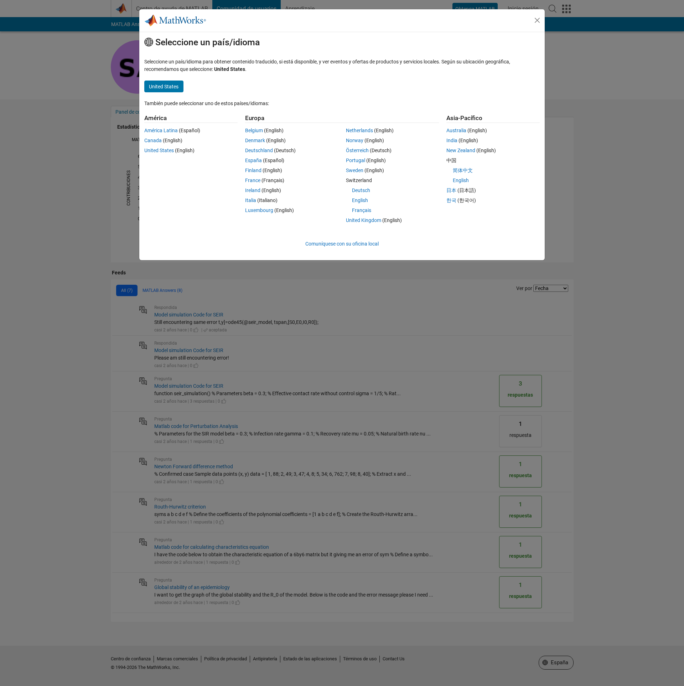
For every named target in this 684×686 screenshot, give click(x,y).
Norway (354, 140)
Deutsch (361, 190)
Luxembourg (259, 210)
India (451, 140)
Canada (153, 140)
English (360, 200)
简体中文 (463, 170)
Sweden (354, 170)
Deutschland (259, 150)
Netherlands (359, 130)
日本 (451, 190)
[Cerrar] (537, 20)
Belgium (254, 130)
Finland (253, 170)
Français (361, 210)
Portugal (355, 160)
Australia (456, 130)
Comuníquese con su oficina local (342, 244)
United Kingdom (363, 220)
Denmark (255, 140)
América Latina (161, 130)
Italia (250, 200)
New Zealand (460, 150)
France (252, 180)
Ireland (252, 190)
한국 (451, 200)
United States (159, 150)
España (253, 160)
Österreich (357, 150)
